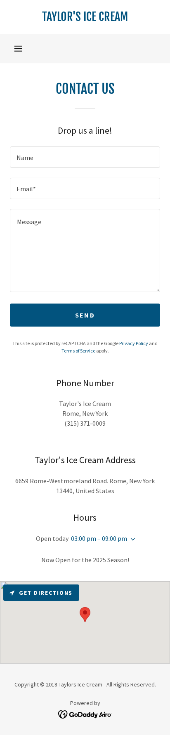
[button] (18, 48)
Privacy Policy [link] (133, 343)
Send (85, 315)
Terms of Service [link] (78, 351)
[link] (85, 17)
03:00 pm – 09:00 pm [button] (99, 538)
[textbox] (85, 157)
